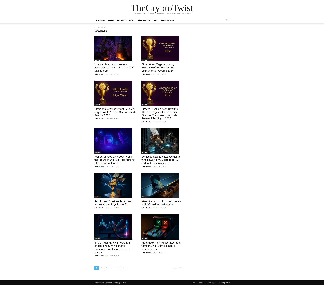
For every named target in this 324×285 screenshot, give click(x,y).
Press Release (167, 20)
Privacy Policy (210, 283)
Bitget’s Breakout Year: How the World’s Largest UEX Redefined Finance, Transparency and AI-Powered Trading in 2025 (159, 113)
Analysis (100, 20)
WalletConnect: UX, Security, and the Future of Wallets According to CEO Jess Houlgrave (114, 160)
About (201, 283)
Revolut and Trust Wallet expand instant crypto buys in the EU (113, 203)
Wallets (97, 60)
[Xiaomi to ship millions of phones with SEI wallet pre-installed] (162, 185)
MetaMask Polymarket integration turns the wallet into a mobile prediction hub (161, 246)
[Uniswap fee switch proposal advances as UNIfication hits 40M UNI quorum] (114, 48)
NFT (155, 20)
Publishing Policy (224, 283)
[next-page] (123, 268)
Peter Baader (99, 74)
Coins (111, 20)
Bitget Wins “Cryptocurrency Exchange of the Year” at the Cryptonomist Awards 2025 (157, 67)
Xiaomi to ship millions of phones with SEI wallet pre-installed (161, 203)
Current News (124, 20)
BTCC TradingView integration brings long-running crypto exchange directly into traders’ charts (112, 247)
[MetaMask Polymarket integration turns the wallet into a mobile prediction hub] (162, 227)
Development (143, 20)
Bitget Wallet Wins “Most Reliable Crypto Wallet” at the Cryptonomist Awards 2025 (114, 112)
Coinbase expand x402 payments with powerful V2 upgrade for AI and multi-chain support (160, 160)
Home (96, 27)
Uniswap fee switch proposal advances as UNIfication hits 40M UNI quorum (114, 67)
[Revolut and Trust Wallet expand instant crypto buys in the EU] (114, 185)
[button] (227, 20)
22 (117, 268)
